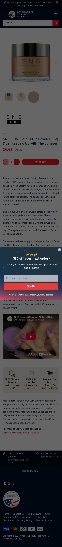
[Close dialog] (59, 249)
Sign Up (31, 286)
